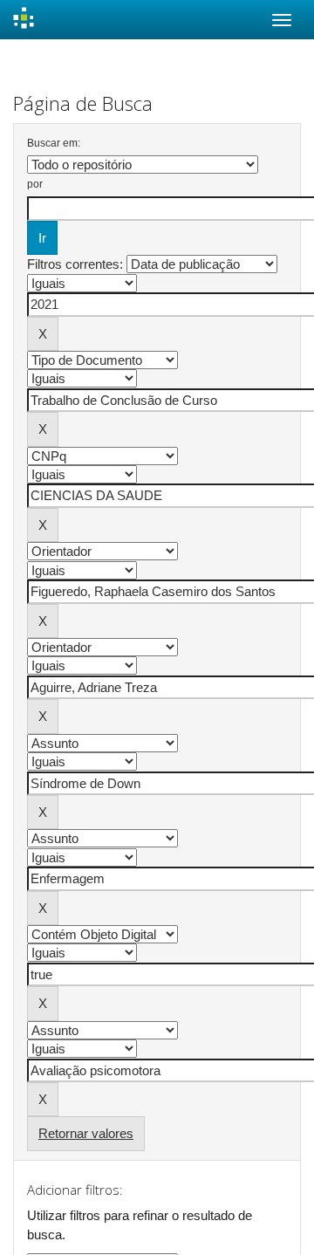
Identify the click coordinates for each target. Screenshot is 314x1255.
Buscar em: (53, 143)
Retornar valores (85, 1133)
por (35, 184)
